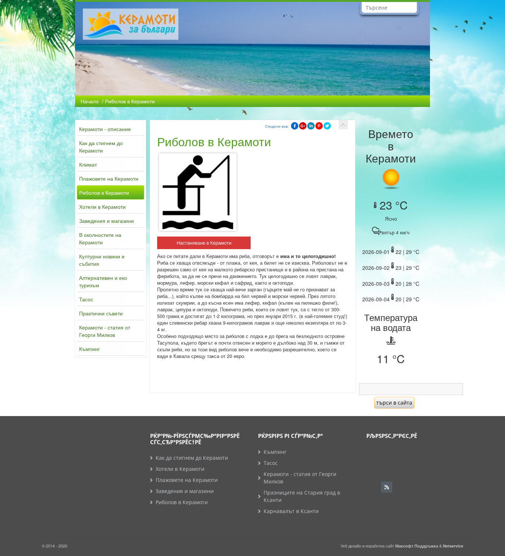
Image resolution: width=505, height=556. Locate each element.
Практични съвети (101, 313)
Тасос (86, 299)
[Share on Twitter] (327, 126)
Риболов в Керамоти (104, 192)
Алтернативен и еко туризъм (103, 281)
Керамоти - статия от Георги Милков (104, 331)
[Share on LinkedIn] (311, 126)
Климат (88, 164)
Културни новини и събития (102, 259)
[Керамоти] (204, 244)
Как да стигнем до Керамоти (101, 146)
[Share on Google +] (302, 126)
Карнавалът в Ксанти (291, 511)
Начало (90, 101)
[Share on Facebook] (294, 126)
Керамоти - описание (105, 129)
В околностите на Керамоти (100, 238)
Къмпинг (89, 348)
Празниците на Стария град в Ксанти (302, 496)
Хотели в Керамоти (102, 206)
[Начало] (343, 124)
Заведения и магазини (106, 220)
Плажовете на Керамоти (108, 178)
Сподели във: (277, 126)
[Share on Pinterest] (319, 126)
